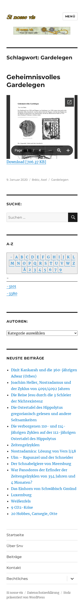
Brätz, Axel (39, 179)
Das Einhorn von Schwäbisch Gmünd (43, 488)
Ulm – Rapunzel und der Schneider (42, 457)
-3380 (11, 293)
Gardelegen (60, 179)
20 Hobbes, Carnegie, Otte (34, 513)
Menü (70, 16)
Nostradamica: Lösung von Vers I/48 (43, 451)
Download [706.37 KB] (26, 162)
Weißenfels (21, 501)
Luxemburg (21, 495)
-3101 (11, 286)
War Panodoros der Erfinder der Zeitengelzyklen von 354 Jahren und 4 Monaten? (43, 476)
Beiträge (14, 557)
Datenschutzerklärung (43, 593)
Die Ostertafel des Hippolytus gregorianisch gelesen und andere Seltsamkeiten (41, 413)
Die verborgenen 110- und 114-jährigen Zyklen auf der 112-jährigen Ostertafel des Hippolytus (43, 432)
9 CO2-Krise (22, 507)
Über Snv (14, 546)
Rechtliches (17, 579)
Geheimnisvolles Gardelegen (33, 81)
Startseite (15, 535)
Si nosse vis (14, 593)
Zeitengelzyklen (25, 445)
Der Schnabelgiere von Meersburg (41, 463)
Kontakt (13, 568)
